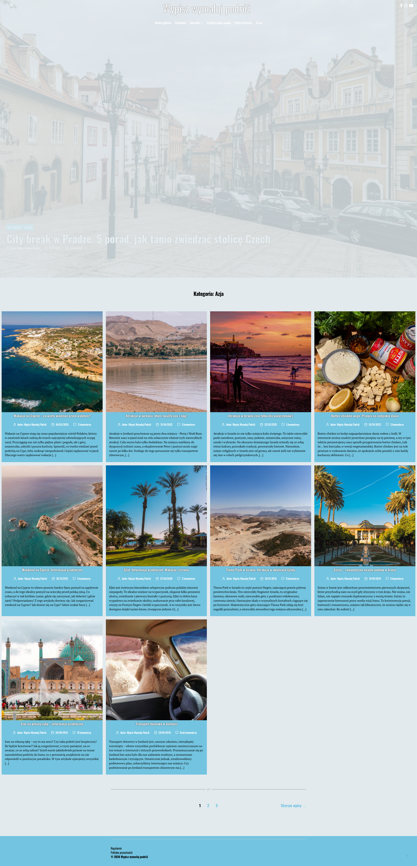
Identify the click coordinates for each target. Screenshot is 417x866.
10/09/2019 (375, 579)
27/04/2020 (166, 579)
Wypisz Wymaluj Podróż (28, 248)
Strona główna (163, 23)
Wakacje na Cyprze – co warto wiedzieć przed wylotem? (52, 416)
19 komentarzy (84, 733)
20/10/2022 (375, 425)
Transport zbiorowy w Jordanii (156, 724)
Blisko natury (16, 228)
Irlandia (33, 228)
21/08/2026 (55, 248)
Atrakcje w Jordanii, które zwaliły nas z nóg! (156, 416)
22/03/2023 (271, 425)
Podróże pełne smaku (219, 23)
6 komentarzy (84, 579)
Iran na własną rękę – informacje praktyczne (52, 724)
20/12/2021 (62, 579)
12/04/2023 (166, 425)
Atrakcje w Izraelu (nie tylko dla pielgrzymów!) (260, 416)
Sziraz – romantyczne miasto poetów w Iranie (365, 570)
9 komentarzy (292, 579)
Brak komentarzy (79, 248)
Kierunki (195, 23)
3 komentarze (84, 425)
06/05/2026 (62, 425)
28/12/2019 (270, 579)
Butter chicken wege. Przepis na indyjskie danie (365, 416)
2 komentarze (188, 579)
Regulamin (116, 848)
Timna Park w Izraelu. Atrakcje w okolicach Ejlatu (260, 570)
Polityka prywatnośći (121, 853)
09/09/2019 (62, 733)
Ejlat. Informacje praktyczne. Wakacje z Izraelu (156, 570)
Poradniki (180, 23)
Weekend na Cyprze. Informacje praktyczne (52, 570)
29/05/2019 (165, 733)
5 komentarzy (292, 425)
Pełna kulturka (243, 23)
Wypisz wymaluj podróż (206, 8)
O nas (259, 23)
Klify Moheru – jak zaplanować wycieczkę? (96, 238)
